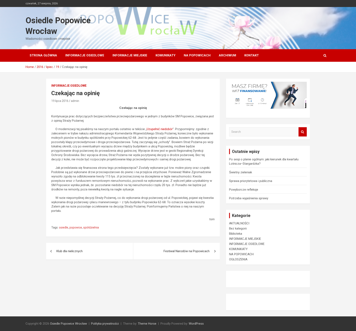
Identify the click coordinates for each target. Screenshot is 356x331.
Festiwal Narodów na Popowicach (187, 251)
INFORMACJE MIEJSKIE (129, 55)
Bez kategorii (238, 228)
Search (303, 131)
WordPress (196, 323)
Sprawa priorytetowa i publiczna (250, 181)
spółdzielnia (91, 227)
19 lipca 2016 (59, 101)
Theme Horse (147, 323)
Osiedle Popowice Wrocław (68, 323)
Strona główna (43, 55)
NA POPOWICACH (197, 55)
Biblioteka (235, 233)
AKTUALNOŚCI (239, 223)
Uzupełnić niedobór (160, 129)
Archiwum (227, 55)
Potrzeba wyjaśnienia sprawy (248, 198)
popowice (75, 227)
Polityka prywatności (105, 323)
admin (75, 101)
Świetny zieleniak (240, 172)
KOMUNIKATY (166, 55)
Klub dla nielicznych (69, 251)
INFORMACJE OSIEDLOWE (84, 55)
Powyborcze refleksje (243, 189)
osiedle (63, 227)
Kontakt (251, 55)
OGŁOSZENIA (238, 259)
